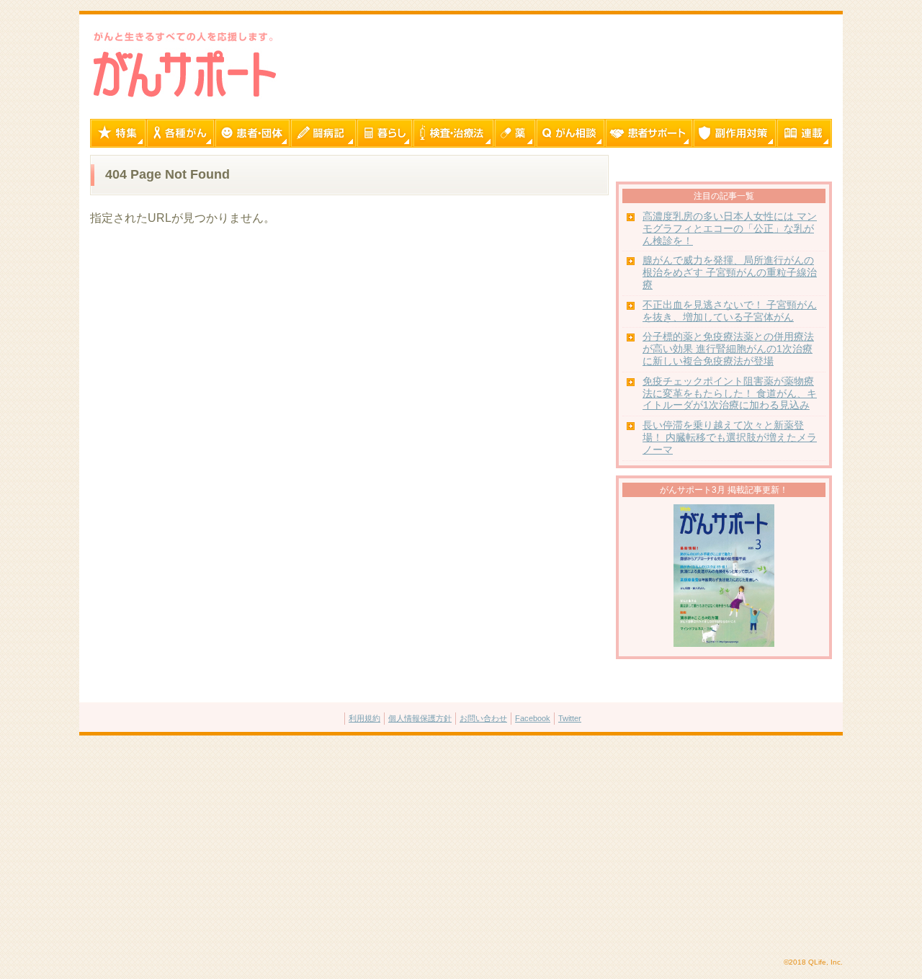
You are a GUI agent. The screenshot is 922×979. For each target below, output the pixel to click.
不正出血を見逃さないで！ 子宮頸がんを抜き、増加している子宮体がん (730, 311)
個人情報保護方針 (420, 718)
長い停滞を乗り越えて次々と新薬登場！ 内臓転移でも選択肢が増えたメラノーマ (730, 437)
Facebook (532, 718)
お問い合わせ (483, 718)
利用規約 (364, 718)
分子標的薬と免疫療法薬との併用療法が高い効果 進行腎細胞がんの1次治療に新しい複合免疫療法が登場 (728, 349)
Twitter (569, 718)
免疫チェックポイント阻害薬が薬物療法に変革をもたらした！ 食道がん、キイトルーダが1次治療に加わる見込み (730, 393)
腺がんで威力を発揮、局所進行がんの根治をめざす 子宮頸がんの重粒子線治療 (730, 272)
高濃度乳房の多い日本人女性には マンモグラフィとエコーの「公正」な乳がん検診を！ (730, 228)
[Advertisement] (461, 847)
